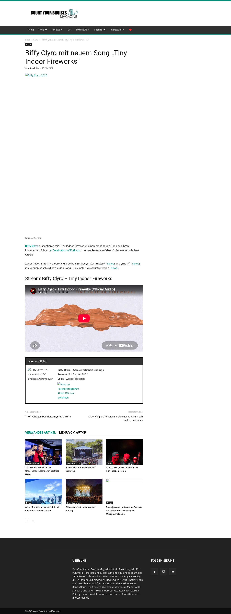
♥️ (130, 29)
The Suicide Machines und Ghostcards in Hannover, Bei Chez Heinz (42, 471)
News (41, 29)
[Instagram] (163, 571)
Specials (98, 29)
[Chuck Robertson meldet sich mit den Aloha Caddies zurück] (43, 491)
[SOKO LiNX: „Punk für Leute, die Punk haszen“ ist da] (124, 452)
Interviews (81, 29)
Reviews (56, 29)
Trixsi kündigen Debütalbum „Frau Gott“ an (48, 416)
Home (31, 29)
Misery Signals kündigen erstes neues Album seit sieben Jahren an (115, 418)
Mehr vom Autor (72, 432)
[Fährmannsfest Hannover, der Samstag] (84, 452)
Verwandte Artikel (40, 432)
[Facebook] (154, 571)
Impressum (115, 29)
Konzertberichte (32, 463)
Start (27, 39)
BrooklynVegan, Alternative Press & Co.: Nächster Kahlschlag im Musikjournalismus (124, 510)
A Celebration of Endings (65, 250)
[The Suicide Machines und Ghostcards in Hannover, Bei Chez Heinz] (43, 452)
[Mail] (172, 571)
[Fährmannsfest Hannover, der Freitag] (84, 491)
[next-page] (33, 521)
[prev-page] (27, 521)
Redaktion (34, 68)
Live (69, 29)
